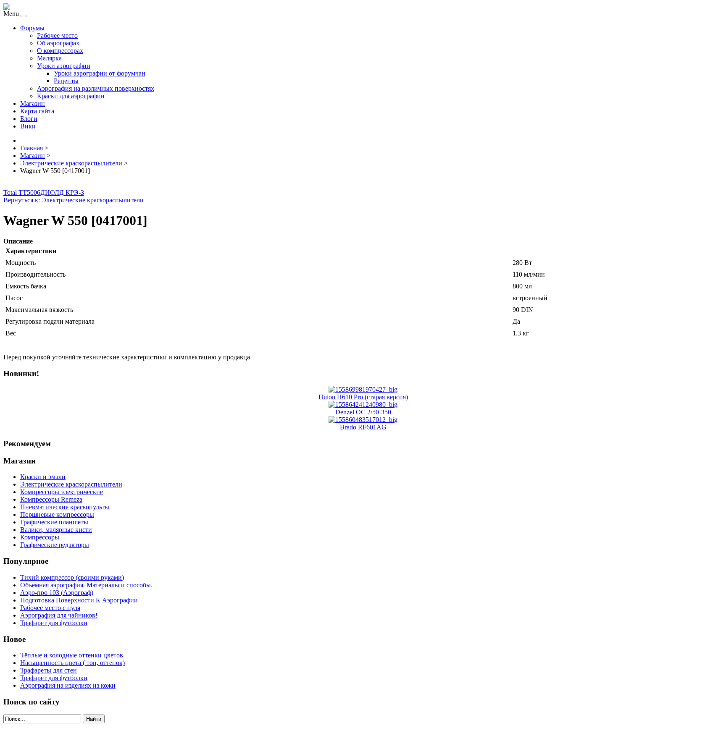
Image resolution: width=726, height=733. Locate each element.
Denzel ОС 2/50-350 (363, 412)
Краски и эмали (43, 476)
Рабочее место (57, 35)
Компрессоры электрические (61, 491)
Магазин (32, 103)
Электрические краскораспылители (71, 484)
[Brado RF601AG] (363, 419)
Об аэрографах (58, 43)
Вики (28, 126)
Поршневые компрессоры (57, 514)
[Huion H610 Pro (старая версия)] (363, 389)
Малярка (49, 58)
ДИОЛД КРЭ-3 (62, 192)
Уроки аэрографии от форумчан (99, 73)
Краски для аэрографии (71, 95)
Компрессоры (39, 537)
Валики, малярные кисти (56, 529)
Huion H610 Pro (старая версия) (363, 397)
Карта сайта (37, 111)
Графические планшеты (54, 522)
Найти (93, 719)
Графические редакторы (54, 544)
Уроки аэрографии (63, 65)
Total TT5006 (21, 192)
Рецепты (66, 80)
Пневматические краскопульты (64, 506)
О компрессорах (60, 50)
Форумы (32, 27)
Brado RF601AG (363, 427)
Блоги (28, 118)
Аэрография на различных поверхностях (95, 88)
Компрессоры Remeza (51, 499)
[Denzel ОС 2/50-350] (363, 404)
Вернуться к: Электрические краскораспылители (73, 200)
